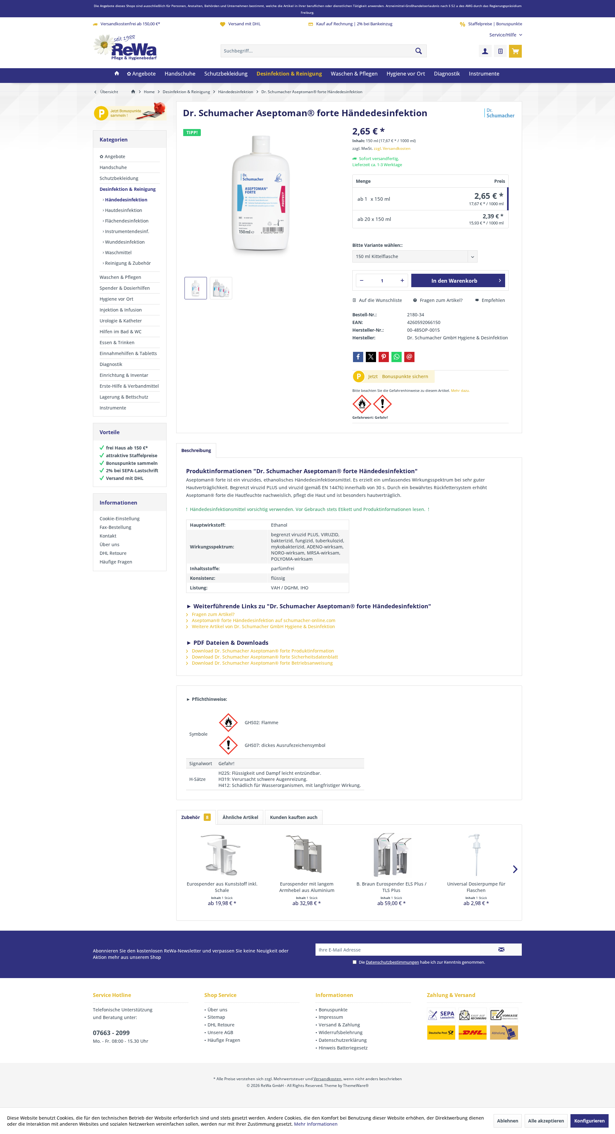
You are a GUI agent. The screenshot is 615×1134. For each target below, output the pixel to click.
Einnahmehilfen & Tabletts (128, 353)
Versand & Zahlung (339, 1025)
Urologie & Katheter (121, 321)
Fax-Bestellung (115, 527)
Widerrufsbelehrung (341, 1032)
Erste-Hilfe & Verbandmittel (129, 386)
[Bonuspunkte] (130, 112)
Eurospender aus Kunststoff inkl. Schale (222, 887)
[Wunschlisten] (500, 51)
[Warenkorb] (515, 51)
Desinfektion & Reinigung (128, 189)
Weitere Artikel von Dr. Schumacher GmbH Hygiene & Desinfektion (263, 626)
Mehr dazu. (460, 390)
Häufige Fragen (116, 562)
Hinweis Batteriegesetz (343, 1048)
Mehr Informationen (316, 1124)
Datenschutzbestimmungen (392, 962)
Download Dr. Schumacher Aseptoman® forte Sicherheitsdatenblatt (264, 657)
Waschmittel (118, 252)
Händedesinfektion (125, 200)
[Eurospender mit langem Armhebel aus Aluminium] (307, 855)
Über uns (109, 544)
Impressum (331, 1017)
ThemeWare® (356, 1085)
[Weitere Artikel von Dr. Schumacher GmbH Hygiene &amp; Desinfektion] (499, 113)
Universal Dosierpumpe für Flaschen (476, 887)
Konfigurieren (589, 1121)
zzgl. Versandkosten (392, 148)
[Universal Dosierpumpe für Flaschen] (476, 855)
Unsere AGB (220, 1032)
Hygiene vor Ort (116, 299)
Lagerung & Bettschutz (124, 397)
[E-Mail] (409, 357)
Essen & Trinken (117, 342)
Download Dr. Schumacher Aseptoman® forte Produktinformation (262, 651)
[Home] (116, 74)
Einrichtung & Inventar (124, 375)
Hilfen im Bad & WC (121, 331)
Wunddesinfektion (124, 242)
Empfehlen (492, 300)
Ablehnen (507, 1121)
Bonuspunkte (333, 1010)
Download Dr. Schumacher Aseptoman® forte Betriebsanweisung (262, 663)
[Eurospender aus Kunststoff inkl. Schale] (222, 855)
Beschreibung (196, 450)
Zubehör (195, 817)
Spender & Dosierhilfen (125, 288)
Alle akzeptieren (546, 1121)
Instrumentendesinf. (126, 231)
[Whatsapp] (396, 357)
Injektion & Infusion (121, 310)
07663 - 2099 (111, 1033)
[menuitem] (503, 35)
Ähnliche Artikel (240, 817)
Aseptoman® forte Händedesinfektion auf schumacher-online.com (263, 620)
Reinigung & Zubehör (127, 263)
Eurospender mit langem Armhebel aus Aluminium (306, 887)
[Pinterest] (384, 357)
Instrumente (113, 408)
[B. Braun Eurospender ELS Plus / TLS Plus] (391, 855)
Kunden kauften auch (293, 817)
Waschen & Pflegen (120, 277)
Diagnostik (111, 364)
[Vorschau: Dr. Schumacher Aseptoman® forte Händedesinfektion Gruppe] (221, 288)
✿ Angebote (112, 156)
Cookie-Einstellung (120, 518)
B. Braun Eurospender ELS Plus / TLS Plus (391, 887)
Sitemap (216, 1017)
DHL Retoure (113, 553)
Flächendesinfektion (126, 221)
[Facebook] (358, 357)
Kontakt (108, 536)
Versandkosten (327, 1078)
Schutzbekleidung (119, 178)
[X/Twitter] (371, 357)
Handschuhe (113, 167)
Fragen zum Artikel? (441, 300)
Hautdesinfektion (123, 210)
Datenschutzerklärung (343, 1040)
